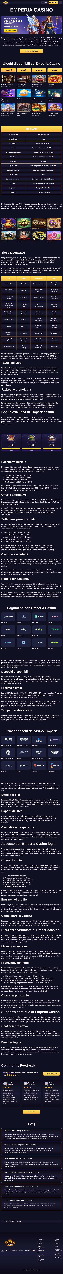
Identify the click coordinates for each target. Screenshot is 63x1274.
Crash (38, 70)
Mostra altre (31, 1111)
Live (22, 70)
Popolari (7, 70)
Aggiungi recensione (52, 1073)
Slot (53, 70)
